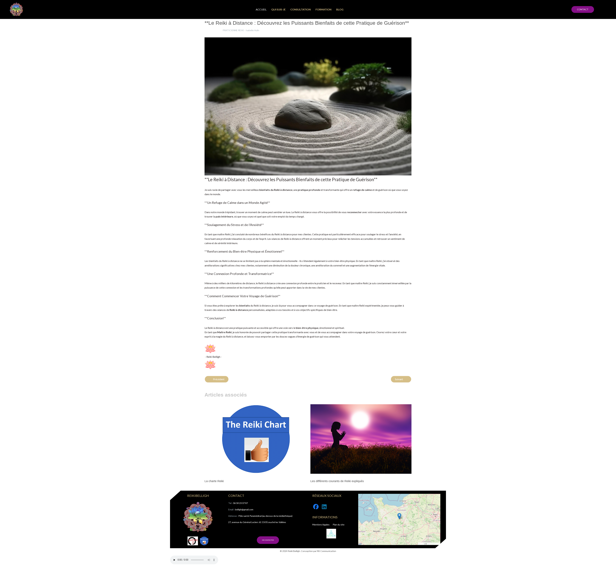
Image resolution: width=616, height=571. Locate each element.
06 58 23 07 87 (240, 503)
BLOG (339, 9)
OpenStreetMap (433, 543)
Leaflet (421, 543)
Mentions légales (320, 524)
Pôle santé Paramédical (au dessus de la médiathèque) (265, 516)
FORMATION (323, 9)
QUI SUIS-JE (278, 9)
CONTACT (582, 9)
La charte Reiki (214, 481)
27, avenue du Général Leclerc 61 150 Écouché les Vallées (257, 522)
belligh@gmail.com (244, 509)
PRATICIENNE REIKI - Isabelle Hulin (241, 30)
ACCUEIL (261, 9)
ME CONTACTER (268, 540)
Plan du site (338, 524)
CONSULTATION (300, 9)
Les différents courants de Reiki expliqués (337, 481)
